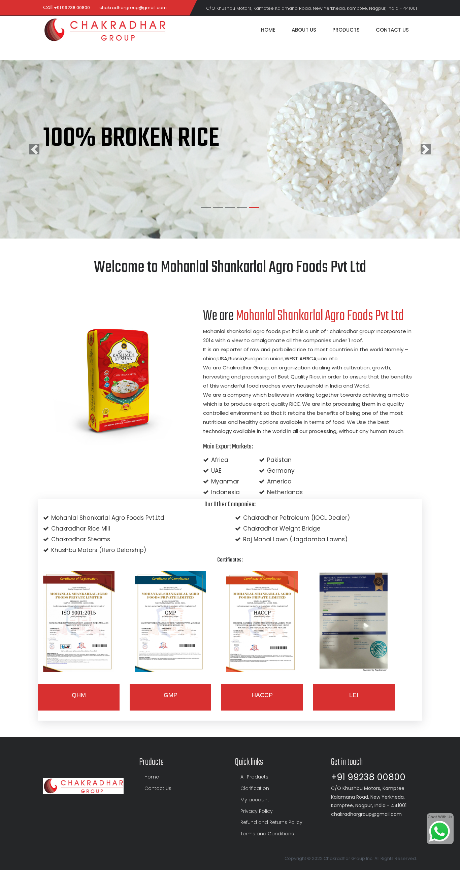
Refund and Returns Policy (271, 822)
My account (254, 799)
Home (268, 29)
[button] (34, 149)
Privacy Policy (256, 811)
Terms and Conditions (267, 833)
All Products (254, 776)
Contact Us (392, 29)
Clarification (254, 788)
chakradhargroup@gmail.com (133, 7)
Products (346, 29)
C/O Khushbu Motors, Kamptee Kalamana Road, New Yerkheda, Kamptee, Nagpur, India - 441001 (311, 8)
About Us (304, 29)
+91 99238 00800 (72, 7)
